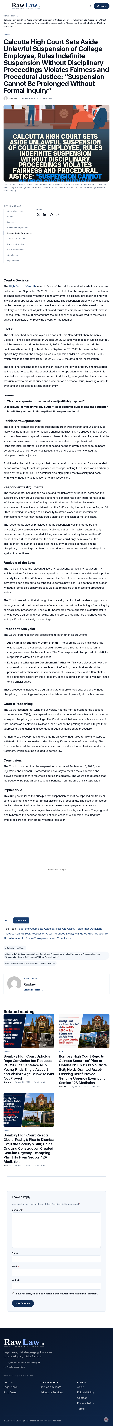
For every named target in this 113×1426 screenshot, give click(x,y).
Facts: (10, 216)
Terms (81, 1408)
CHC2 (7, 920)
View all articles (34, 989)
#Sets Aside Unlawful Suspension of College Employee (30, 963)
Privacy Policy (85, 1403)
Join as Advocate (50, 1387)
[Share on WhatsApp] (51, 215)
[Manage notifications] (106, 1419)
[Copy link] (58, 215)
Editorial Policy (85, 1392)
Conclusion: (12, 255)
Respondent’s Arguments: (19, 233)
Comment (17, 1210)
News (13, 16)
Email (15, 1266)
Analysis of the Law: (16, 238)
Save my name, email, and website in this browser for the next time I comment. (57, 1293)
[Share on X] (38, 215)
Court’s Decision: (15, 211)
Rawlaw (13, 98)
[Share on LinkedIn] (45, 215)
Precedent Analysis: (16, 244)
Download (21, 920)
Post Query (10, 1392)
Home (6, 16)
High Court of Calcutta (22, 286)
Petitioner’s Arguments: (17, 227)
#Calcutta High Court (14, 948)
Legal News (11, 1387)
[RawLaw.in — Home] (56, 1343)
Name (16, 1253)
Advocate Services (51, 1392)
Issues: (10, 222)
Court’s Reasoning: (16, 249)
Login (103, 6)
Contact (82, 1397)
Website (16, 1280)
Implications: (13, 260)
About (80, 1387)
